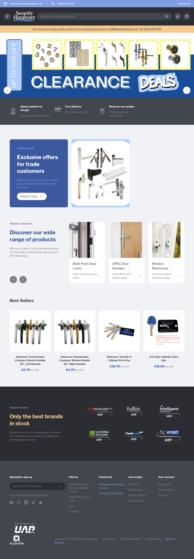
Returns (162, 495)
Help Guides (135, 489)
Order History (166, 489)
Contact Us (184, 3)
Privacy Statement (130, 538)
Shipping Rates (137, 495)
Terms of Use (136, 500)
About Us (134, 484)
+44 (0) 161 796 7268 (111, 493)
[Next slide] (23, 279)
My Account (165, 484)
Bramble (59, 542)
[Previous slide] (7, 90)
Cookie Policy (153, 538)
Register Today (29, 196)
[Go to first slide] (186, 90)
